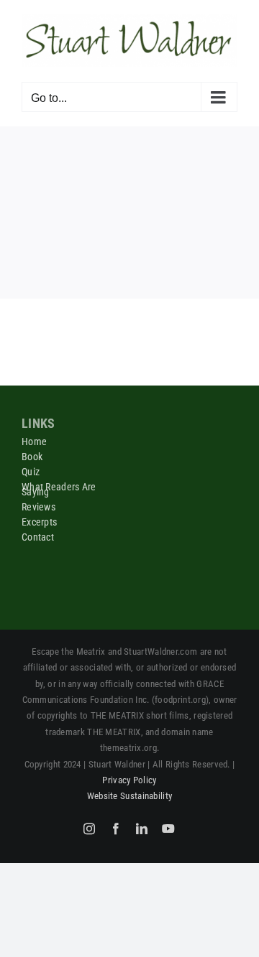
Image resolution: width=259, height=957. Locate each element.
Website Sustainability (130, 795)
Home (34, 441)
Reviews (38, 507)
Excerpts (39, 522)
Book (32, 456)
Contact (38, 537)
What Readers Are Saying (59, 489)
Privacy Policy (129, 780)
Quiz (31, 471)
